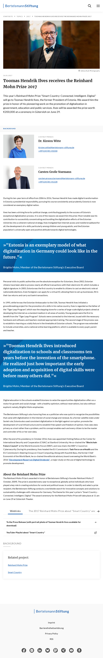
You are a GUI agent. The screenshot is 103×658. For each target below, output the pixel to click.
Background (9, 128)
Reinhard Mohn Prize (17, 565)
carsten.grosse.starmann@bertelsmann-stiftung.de (61, 178)
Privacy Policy (51, 633)
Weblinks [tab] (15, 510)
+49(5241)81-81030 (47, 151)
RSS (51, 639)
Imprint (51, 622)
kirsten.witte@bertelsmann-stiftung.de (56, 147)
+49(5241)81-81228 (47, 181)
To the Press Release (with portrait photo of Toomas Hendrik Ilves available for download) (43, 524)
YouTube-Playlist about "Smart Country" (25, 532)
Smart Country (15, 572)
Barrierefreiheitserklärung (52, 628)
